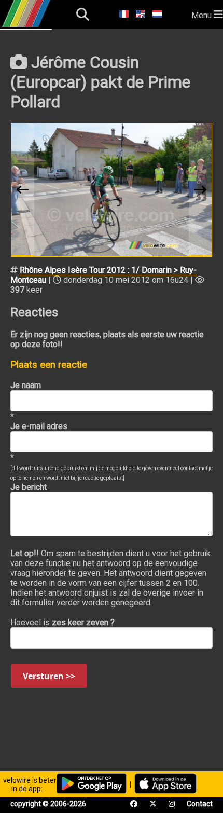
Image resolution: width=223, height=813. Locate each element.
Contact (200, 804)
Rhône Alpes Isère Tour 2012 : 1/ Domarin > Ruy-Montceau (103, 275)
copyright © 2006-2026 (48, 804)
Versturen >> (49, 676)
